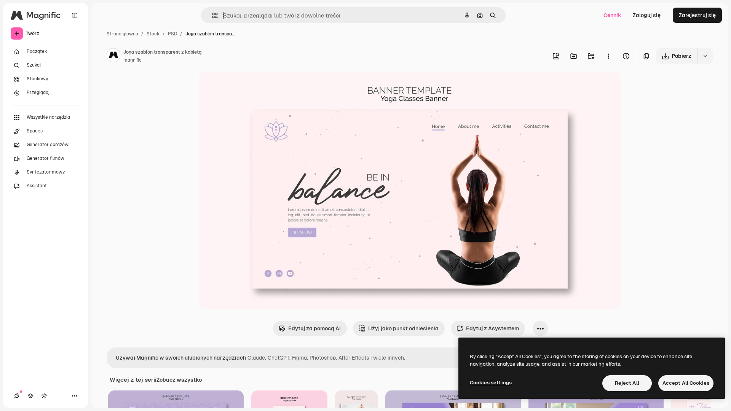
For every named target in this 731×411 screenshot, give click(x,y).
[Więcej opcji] (608, 56)
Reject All (627, 383)
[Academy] (30, 396)
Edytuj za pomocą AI (314, 328)
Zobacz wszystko (179, 379)
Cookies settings (491, 382)
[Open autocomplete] (211, 15)
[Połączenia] (17, 396)
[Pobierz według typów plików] (705, 56)
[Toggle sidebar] (75, 15)
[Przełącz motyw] (44, 396)
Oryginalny (250, 86)
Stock (153, 34)
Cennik (612, 15)
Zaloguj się (647, 15)
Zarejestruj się (697, 15)
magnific (132, 60)
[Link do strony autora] (113, 56)
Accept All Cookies (685, 383)
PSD (172, 34)
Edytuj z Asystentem (492, 328)
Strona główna (122, 34)
